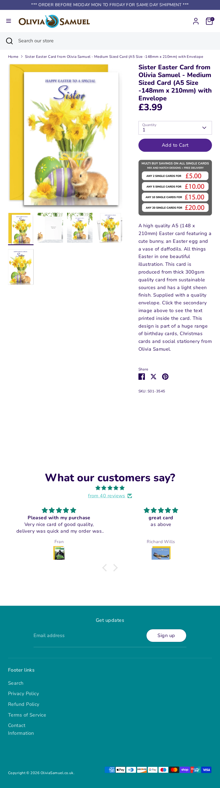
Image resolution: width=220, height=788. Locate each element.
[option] (65, 138)
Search (16, 683)
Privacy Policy (23, 693)
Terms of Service (27, 715)
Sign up (166, 635)
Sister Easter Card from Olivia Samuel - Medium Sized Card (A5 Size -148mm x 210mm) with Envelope (114, 56)
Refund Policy (23, 704)
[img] (110, 488)
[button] (106, 567)
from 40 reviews (106, 495)
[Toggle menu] (8, 21)
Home (13, 56)
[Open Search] (9, 41)
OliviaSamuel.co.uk (57, 772)
